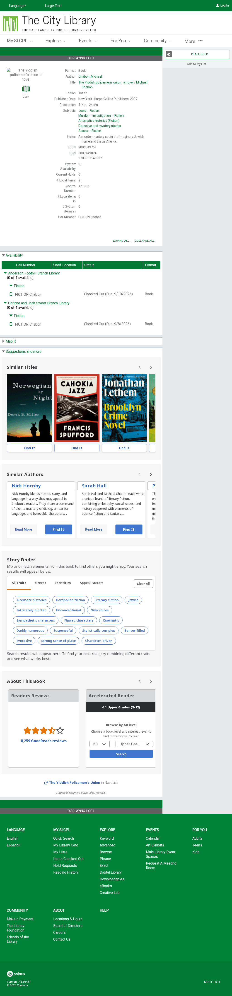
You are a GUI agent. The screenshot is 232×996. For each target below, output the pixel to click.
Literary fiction (106, 600)
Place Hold (199, 54)
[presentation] (29, 408)
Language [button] (16, 830)
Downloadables (112, 879)
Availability (14, 255)
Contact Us (61, 939)
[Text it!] (11, 294)
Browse (106, 852)
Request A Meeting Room (161, 865)
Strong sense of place (58, 641)
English (12, 838)
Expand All (121, 240)
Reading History (66, 872)
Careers (59, 932)
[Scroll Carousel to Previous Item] (140, 367)
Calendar (153, 838)
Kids (196, 852)
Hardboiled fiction (70, 600)
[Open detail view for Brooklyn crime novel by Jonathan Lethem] (124, 408)
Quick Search (63, 838)
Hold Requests (65, 865)
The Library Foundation (15, 928)
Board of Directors (67, 926)
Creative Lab (110, 893)
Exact (104, 865)
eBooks (106, 886)
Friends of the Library (18, 939)
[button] (143, 583)
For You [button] (118, 40)
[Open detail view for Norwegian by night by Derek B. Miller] (29, 408)
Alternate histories (31, 600)
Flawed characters (78, 620)
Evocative (24, 641)
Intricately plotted (31, 610)
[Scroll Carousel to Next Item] (150, 367)
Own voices (100, 610)
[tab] (19, 583)
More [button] (190, 41)
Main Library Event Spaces (160, 854)
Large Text (53, 6)
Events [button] (86, 40)
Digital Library (111, 872)
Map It (11, 341)
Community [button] (156, 40)
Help (104, 910)
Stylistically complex (98, 630)
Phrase (105, 859)
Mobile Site (212, 982)
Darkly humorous (30, 630)
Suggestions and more (23, 351)
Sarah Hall (94, 486)
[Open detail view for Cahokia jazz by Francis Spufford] (76, 408)
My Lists (60, 852)
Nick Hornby (26, 486)
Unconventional (68, 610)
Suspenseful (63, 630)
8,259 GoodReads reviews (44, 741)
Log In (224, 5)
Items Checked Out (68, 859)
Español (13, 845)
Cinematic (111, 620)
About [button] (59, 910)
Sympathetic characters (36, 620)
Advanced (107, 845)
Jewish (133, 600)
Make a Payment (20, 919)
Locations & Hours (67, 919)
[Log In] (217, 5)
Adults (197, 838)
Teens (197, 845)
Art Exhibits (155, 845)
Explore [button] (53, 40)
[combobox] (99, 744)
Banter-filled (134, 630)
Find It (29, 448)
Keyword (107, 838)
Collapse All (145, 240)
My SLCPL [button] (18, 40)
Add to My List (196, 63)
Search (121, 754)
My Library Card (65, 845)
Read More (23, 529)
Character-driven (98, 641)
